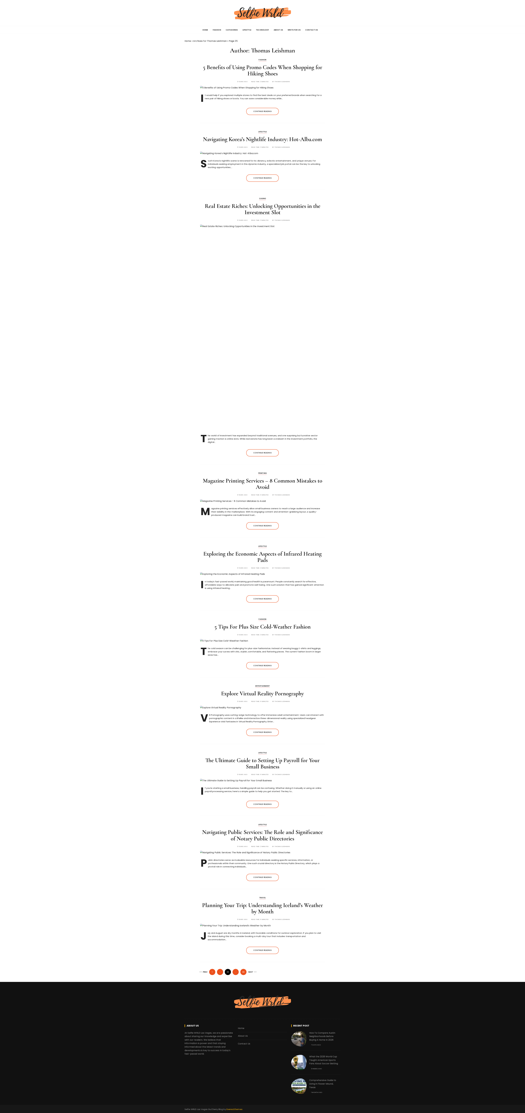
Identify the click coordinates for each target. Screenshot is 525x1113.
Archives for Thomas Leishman (210, 41)
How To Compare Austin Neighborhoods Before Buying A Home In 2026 (322, 1036)
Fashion (217, 30)
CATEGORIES (232, 30)
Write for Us (294, 30)
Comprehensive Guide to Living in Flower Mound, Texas (322, 1084)
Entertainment (262, 686)
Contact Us (244, 1043)
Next (250, 972)
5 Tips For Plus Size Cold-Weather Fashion (262, 626)
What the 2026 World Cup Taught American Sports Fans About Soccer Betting (323, 1060)
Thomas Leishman (282, 81)
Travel (262, 898)
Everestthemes (234, 1109)
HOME (205, 30)
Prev (205, 972)
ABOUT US (278, 30)
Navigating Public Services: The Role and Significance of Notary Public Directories (262, 835)
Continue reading (262, 111)
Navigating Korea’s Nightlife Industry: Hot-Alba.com (262, 139)
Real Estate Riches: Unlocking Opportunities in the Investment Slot (262, 209)
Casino (262, 198)
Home (188, 41)
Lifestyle (247, 30)
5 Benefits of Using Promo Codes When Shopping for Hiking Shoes (262, 70)
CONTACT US (311, 30)
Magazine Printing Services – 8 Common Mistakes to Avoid (262, 483)
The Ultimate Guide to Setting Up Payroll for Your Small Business (262, 763)
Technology (262, 30)
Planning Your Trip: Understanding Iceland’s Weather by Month (262, 908)
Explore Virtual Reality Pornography (262, 693)
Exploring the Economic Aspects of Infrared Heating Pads (262, 557)
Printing (262, 473)
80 (243, 972)
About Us (243, 1035)
